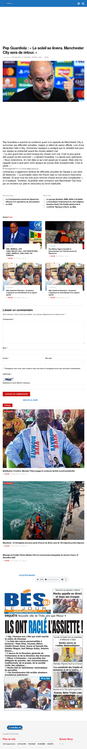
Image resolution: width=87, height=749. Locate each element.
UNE (40, 57)
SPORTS (34, 57)
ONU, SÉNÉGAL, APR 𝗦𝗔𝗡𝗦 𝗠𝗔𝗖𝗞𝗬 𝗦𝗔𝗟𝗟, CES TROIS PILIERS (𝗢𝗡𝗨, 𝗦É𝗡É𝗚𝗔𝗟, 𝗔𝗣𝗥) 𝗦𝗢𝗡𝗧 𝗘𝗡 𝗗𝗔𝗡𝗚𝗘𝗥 (21, 252)
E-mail (6, 358)
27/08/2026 (18, 258)
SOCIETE (50, 744)
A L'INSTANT (26, 57)
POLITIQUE (31, 744)
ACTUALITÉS (16, 57)
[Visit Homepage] (8, 3)
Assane (10, 258)
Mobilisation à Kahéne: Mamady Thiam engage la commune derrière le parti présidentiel (39, 471)
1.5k (25, 258)
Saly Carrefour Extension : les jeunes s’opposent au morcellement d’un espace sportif (21, 292)
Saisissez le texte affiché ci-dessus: (16, 383)
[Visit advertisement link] (43, 649)
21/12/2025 (15, 560)
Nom (5, 348)
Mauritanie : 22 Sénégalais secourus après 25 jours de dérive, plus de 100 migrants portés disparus (43, 542)
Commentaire (8, 319)
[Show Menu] (79, 3)
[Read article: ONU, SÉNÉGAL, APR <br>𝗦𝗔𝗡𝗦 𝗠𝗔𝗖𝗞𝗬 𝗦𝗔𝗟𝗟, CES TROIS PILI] (22, 235)
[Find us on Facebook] (59, 744)
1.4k (67, 256)
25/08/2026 (18, 297)
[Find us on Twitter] (62, 744)
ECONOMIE (41, 744)
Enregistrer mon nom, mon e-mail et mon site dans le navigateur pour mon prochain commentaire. (43, 368)
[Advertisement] (43, 26)
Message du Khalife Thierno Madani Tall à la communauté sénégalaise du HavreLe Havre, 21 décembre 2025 (41, 556)
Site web (48, 358)
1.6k (25, 546)
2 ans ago (6, 57)
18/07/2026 (15, 546)
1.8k (25, 560)
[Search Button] (83, 3)
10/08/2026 (15, 474)
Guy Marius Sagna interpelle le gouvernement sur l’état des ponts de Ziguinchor (63, 251)
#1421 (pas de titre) (9, 744)
